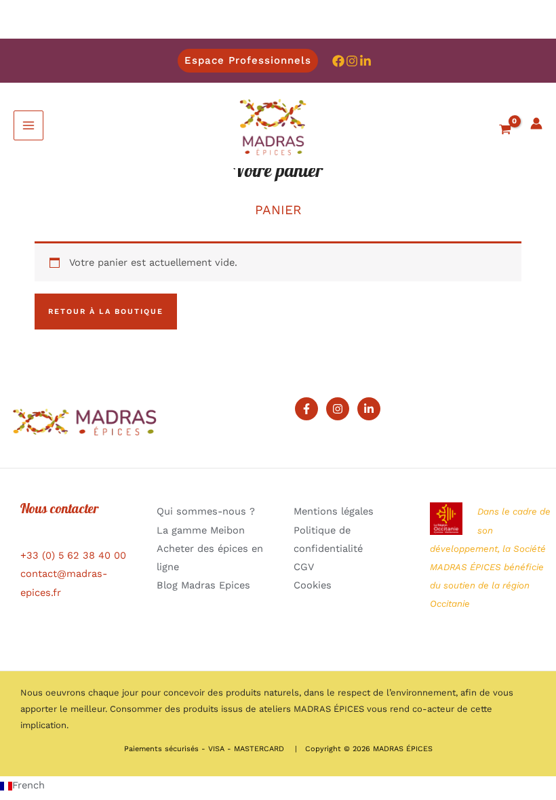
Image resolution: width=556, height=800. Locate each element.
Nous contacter (59, 510)
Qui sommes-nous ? (206, 511)
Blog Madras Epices (203, 585)
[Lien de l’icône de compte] (536, 123)
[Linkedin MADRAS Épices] (365, 61)
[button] (248, 61)
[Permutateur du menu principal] (28, 125)
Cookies (313, 585)
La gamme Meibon (201, 530)
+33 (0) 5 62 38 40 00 (73, 555)
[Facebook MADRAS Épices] (338, 61)
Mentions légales (334, 511)
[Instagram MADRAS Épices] (352, 61)
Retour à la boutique (105, 311)
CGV (304, 567)
